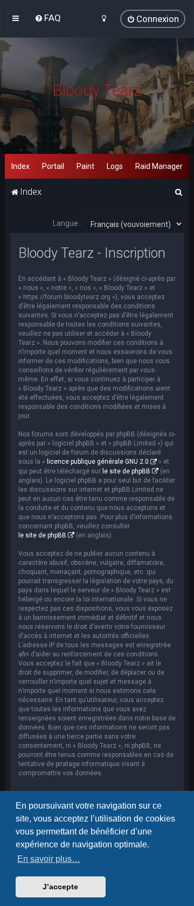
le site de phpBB (126, 471)
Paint (85, 166)
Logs (115, 166)
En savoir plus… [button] (48, 858)
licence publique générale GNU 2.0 (98, 461)
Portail (53, 166)
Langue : (67, 223)
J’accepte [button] (60, 886)
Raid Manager (159, 166)
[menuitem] (48, 18)
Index (20, 166)
